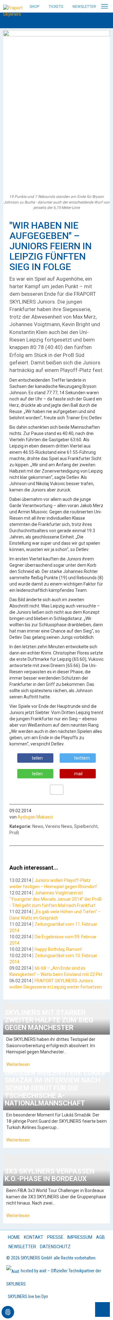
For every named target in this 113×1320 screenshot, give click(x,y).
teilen (37, 758)
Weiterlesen (18, 1064)
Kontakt (33, 1237)
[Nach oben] (102, 1309)
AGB (100, 1237)
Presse (55, 1237)
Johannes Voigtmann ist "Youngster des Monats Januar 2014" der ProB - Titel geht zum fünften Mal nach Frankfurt (55, 899)
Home (14, 1237)
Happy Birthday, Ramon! (58, 949)
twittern (82, 758)
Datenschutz (55, 1246)
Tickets (56, 6)
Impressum (79, 1237)
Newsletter (84, 6)
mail (78, 773)
